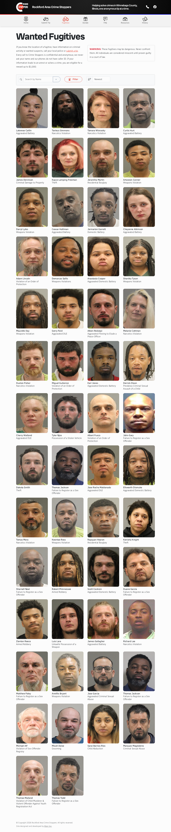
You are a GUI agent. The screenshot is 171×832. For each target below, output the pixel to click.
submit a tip (72, 50)
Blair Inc (48, 826)
